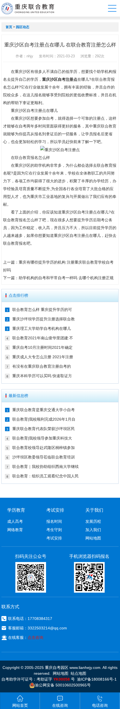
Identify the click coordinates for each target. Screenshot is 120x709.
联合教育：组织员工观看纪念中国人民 (45, 476)
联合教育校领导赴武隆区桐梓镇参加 (43, 447)
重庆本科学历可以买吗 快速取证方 (42, 376)
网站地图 (93, 538)
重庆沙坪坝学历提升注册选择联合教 (43, 319)
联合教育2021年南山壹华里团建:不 (42, 338)
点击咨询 (35, 637)
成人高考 (15, 521)
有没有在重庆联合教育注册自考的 (41, 366)
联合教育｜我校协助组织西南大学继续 (45, 466)
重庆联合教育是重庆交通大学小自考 (43, 410)
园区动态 (22, 27)
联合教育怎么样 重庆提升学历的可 (42, 309)
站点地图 (78, 673)
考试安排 (54, 538)
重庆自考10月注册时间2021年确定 (42, 347)
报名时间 (54, 521)
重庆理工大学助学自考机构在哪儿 (41, 328)
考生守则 (54, 530)
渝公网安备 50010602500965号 (63, 685)
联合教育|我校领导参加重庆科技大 (42, 438)
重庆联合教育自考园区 (27, 8)
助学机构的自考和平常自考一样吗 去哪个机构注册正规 (66, 278)
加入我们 (93, 530)
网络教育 (15, 530)
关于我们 (94, 510)
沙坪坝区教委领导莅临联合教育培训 (43, 457)
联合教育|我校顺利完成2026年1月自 (43, 419)
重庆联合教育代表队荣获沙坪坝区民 (43, 428)
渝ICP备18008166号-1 (97, 679)
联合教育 (103, 79)
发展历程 (93, 521)
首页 (9, 27)
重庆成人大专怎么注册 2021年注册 (42, 357)
